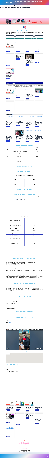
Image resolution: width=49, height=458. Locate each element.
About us (32, 453)
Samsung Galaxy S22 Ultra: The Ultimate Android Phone (10, 96)
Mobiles (18, 1)
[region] (24, 207)
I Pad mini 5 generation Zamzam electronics (19, 56)
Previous (17, 207)
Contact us (32, 1)
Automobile (40, 1)
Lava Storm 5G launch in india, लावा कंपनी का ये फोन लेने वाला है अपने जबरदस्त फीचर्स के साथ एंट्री (29, 137)
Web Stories (36, 1)
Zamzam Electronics (8, 2)
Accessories (24, 1)
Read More (8, 51)
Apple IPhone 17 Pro (38, 60)
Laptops (21, 1)
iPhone (15, 1)
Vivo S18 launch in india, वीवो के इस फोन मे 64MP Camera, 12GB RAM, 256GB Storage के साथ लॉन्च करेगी (39, 137)
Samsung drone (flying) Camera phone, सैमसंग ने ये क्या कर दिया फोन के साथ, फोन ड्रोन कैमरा (29, 123)
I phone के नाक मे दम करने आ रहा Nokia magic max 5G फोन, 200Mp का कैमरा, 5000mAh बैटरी (19, 137)
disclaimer (28, 1)
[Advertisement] (24, 13)
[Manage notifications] (47, 456)
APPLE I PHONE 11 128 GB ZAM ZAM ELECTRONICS (9, 75)
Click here (10, 320)
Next (32, 207)
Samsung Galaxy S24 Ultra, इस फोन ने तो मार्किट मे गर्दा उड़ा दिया (19, 122)
